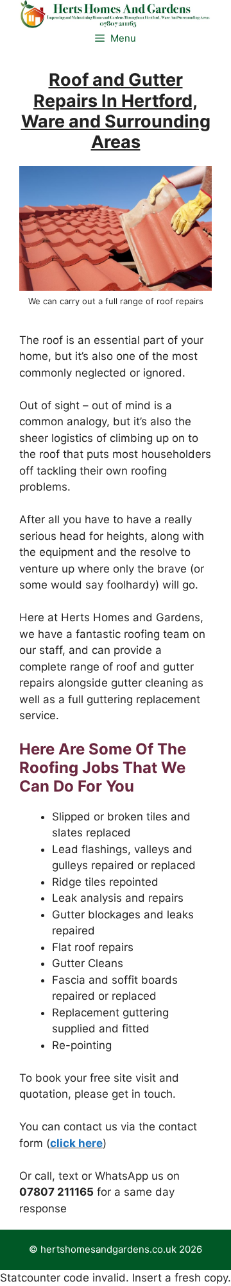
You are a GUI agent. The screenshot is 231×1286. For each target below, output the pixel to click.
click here (76, 1143)
